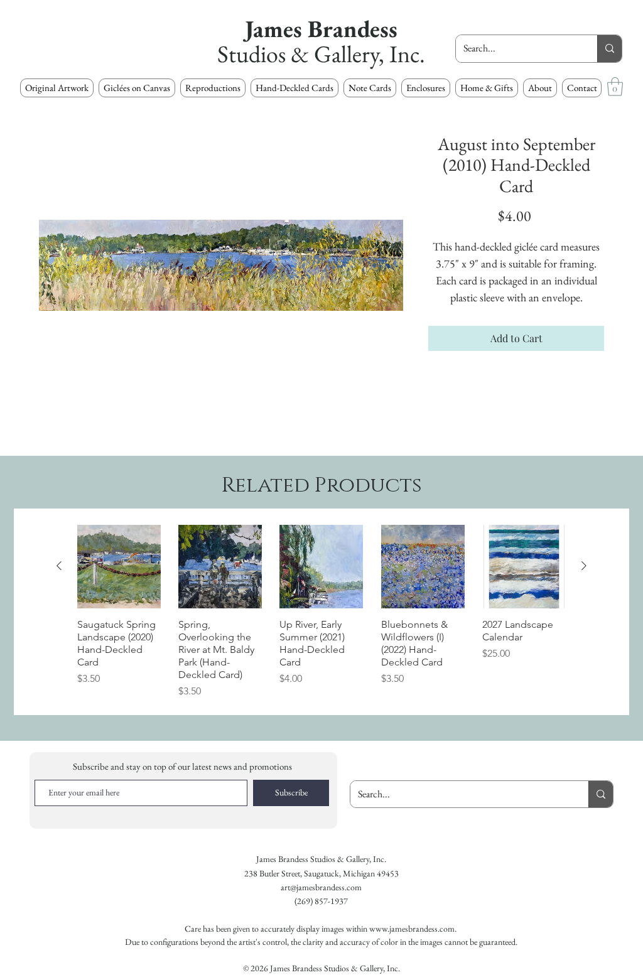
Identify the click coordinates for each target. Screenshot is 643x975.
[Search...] (609, 48)
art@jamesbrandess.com (321, 887)
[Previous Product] (59, 565)
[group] (321, 611)
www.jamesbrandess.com (412, 928)
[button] (213, 87)
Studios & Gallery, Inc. (321, 53)
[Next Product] (584, 565)
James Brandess (321, 28)
